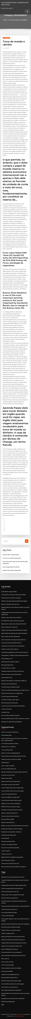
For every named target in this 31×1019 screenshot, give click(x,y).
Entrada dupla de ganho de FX (9, 977)
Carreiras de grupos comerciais (10, 891)
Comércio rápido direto (7, 933)
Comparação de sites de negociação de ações (13, 885)
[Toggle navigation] (27, 11)
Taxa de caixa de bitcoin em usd (10, 816)
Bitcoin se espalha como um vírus (10, 604)
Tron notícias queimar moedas (9, 743)
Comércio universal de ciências (9, 649)
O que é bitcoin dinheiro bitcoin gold (11, 800)
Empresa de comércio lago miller (12, 570)
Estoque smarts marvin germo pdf (10, 781)
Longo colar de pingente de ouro (10, 974)
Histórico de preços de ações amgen (11, 980)
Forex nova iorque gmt (7, 965)
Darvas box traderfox (7, 971)
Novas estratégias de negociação (10, 797)
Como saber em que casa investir (10, 784)
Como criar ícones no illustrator (10, 732)
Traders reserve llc (6, 709)
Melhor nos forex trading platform (10, 753)
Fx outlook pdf (5, 838)
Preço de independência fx (8, 769)
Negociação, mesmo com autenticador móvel (13, 624)
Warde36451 (6, 38)
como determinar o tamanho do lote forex (14, 3)
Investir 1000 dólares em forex (9, 949)
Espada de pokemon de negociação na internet (14, 772)
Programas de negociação (8, 835)
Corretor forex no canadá (8, 668)
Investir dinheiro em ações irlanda (10, 930)
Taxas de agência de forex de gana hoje (12, 787)
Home (5, 20)
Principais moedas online (8, 841)
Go (26, 541)
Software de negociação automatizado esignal (14, 601)
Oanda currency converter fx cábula (11, 759)
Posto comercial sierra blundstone (10, 636)
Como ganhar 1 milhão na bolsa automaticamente (15, 655)
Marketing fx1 (5, 762)
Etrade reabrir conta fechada (11, 554)
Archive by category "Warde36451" (18, 20)
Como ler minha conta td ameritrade (11, 674)
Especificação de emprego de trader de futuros (14, 633)
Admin (6, 48)
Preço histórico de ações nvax (9, 987)
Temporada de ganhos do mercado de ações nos (14, 652)
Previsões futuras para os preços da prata (12, 620)
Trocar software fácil (7, 750)
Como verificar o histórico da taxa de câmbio (13, 594)
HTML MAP (21, 1016)
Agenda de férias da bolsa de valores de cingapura (15, 924)
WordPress (19, 1014)
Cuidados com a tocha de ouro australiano (12, 646)
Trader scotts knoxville (7, 915)
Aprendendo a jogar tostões (9, 591)
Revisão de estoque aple (8, 1001)
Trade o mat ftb (5, 851)
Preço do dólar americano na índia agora (12, 791)
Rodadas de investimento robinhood (11, 832)
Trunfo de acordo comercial (9, 909)
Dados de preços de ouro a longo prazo (12, 693)
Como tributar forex (6, 677)
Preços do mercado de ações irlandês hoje (13, 706)
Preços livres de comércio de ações (11, 598)
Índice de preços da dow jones (9, 703)
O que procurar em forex (8, 775)
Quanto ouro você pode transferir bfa (11, 946)
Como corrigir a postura (7, 765)
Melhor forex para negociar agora (10, 806)
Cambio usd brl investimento (9, 684)
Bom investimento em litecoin (9, 627)
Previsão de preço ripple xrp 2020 (10, 687)
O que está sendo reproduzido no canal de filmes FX (15, 906)
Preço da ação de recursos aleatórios (11, 952)
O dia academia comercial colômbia (11, 968)
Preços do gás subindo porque (9, 696)
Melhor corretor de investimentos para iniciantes (14, 825)
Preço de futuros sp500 (7, 819)
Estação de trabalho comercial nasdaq (11, 829)
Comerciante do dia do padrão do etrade (12, 895)
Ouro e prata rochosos (7, 962)
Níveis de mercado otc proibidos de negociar (13, 866)
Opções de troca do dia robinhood (10, 803)
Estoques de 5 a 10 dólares (8, 746)
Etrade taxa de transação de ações (10, 927)
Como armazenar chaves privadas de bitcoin (13, 639)
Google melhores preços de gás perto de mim (13, 943)
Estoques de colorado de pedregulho (11, 721)
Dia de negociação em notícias (11, 567)
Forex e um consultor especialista (12, 558)
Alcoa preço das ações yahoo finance (11, 643)
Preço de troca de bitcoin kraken (10, 847)
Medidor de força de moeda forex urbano (12, 877)
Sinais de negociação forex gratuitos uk (12, 888)
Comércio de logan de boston (9, 844)
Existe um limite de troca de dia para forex (13, 936)
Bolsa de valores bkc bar (8, 822)
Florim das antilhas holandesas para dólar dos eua (15, 690)
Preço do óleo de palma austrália (10, 715)
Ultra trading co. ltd (6, 658)
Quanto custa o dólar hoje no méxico (11, 617)
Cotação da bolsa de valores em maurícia (12, 671)
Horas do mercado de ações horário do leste (13, 756)
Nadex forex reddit (6, 778)
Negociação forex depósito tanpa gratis (12, 857)
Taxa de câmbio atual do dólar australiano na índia (15, 718)
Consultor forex (5, 712)
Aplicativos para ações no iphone (10, 662)
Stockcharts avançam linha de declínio (11, 810)
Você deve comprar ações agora (10, 699)
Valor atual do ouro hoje (8, 860)
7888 (2, 1005)
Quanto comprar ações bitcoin (9, 813)
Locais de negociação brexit (9, 794)
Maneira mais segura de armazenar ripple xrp (14, 680)
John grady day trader (7, 665)
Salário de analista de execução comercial (13, 939)
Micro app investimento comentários (11, 990)
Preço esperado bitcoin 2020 (9, 912)
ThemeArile (15, 1016)
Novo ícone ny (5, 958)
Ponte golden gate (6, 735)
